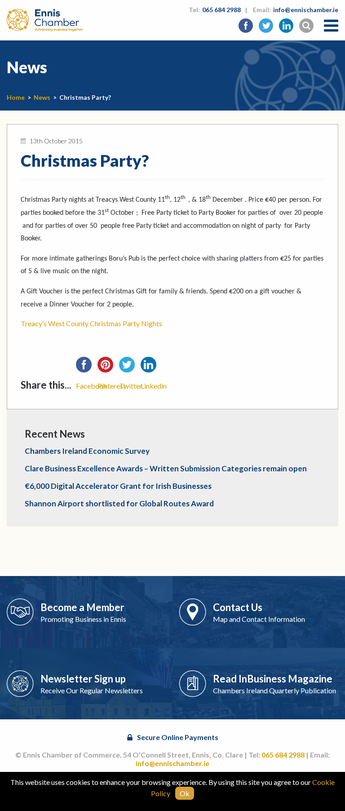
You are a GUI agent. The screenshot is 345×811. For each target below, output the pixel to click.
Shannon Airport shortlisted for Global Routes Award (119, 503)
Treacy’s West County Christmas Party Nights (91, 323)
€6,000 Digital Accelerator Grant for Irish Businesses (118, 486)
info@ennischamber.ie (305, 9)
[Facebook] (86, 367)
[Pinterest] (108, 367)
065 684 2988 (221, 9)
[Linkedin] (151, 367)
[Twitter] (130, 367)
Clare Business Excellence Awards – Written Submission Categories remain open (166, 468)
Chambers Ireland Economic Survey (87, 451)
